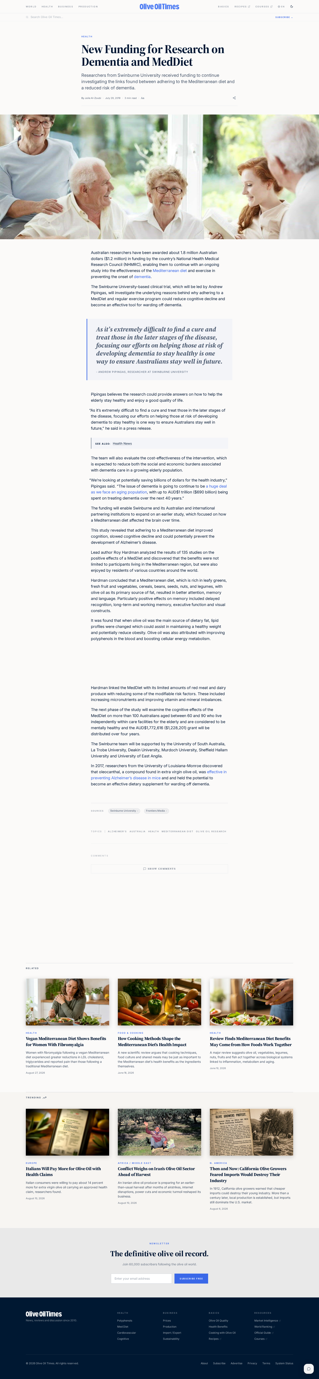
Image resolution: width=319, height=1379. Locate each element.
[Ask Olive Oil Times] (309, 1369)
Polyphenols (124, 1320)
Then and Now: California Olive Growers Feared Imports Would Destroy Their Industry (248, 1175)
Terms (266, 1363)
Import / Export (172, 1332)
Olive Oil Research (211, 831)
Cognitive (123, 1338)
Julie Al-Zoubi (93, 98)
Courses (262, 6)
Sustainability (171, 1338)
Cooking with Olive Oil (222, 1332)
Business (65, 6)
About (204, 1363)
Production (88, 6)
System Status (284, 1363)
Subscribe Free (191, 1278)
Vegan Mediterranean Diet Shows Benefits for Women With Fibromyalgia (66, 1041)
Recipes (241, 6)
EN (283, 6)
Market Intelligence (266, 1320)
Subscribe (219, 1363)
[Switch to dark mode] (291, 6)
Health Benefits (218, 1326)
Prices (167, 1320)
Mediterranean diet (170, 270)
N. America (218, 1163)
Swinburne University (123, 810)
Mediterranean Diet (177, 831)
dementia (142, 276)
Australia (138, 831)
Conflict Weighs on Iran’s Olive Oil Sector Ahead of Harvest (156, 1172)
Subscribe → (284, 17)
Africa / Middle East (134, 1163)
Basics (223, 6)
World (31, 6)
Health (47, 6)
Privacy (252, 1363)
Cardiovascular (126, 1332)
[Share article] (234, 98)
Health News (122, 443)
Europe (31, 1163)
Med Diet (122, 1326)
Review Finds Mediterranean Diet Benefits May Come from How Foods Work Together (251, 1041)
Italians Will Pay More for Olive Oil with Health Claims (63, 1172)
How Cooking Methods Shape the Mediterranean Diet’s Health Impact (152, 1041)
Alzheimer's (117, 831)
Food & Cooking (130, 1033)
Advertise (236, 1363)
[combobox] (150, 17)
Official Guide (262, 1332)
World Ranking (263, 1326)
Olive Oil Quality (218, 1320)
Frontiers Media (155, 810)
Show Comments (162, 868)
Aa (142, 98)
